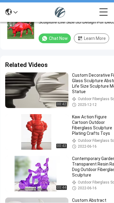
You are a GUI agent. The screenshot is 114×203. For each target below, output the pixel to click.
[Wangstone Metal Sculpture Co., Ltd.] (58, 12)
